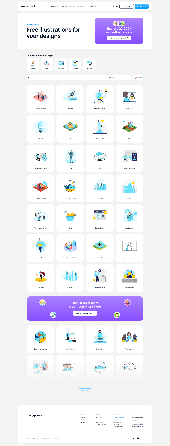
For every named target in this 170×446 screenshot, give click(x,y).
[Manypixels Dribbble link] (142, 438)
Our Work (98, 417)
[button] (54, 6)
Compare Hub (118, 426)
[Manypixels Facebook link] (129, 438)
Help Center (99, 422)
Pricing (72, 6)
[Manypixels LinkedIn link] (133, 438)
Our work (64, 6)
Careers (83, 422)
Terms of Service (46, 438)
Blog (115, 419)
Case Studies (118, 422)
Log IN (115, 6)
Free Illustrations (119, 417)
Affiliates (116, 424)
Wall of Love (84, 419)
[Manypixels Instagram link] (137, 438)
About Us (84, 417)
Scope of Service (101, 424)
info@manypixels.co (137, 417)
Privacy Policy (58, 438)
